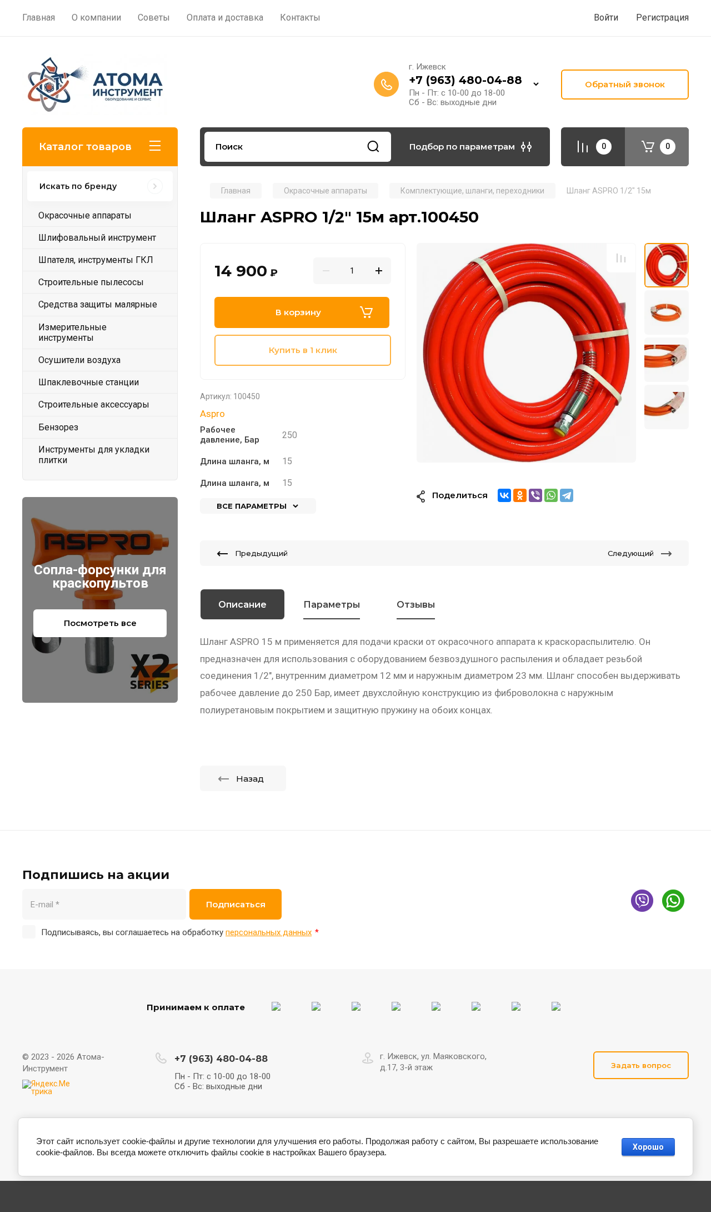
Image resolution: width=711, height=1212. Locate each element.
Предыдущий (261, 553)
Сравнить (621, 258)
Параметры (331, 604)
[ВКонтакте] (504, 495)
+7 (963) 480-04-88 (465, 80)
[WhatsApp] (551, 495)
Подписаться (236, 904)
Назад (250, 778)
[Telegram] (566, 495)
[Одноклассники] (520, 495)
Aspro (212, 413)
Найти (373, 147)
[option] (526, 353)
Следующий (631, 553)
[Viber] (535, 495)
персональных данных (269, 932)
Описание (242, 604)
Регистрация (662, 17)
